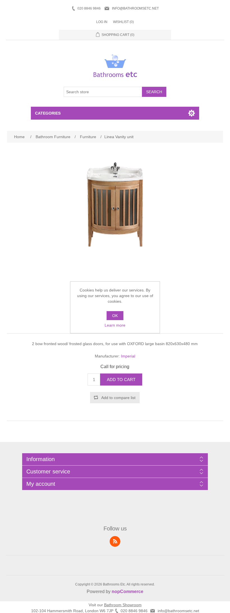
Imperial (128, 356)
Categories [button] (48, 113)
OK (115, 315)
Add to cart (121, 379)
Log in (101, 22)
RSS (115, 541)
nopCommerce (127, 591)
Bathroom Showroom (123, 605)
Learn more (115, 325)
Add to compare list (118, 397)
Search (154, 92)
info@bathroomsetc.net (135, 8)
